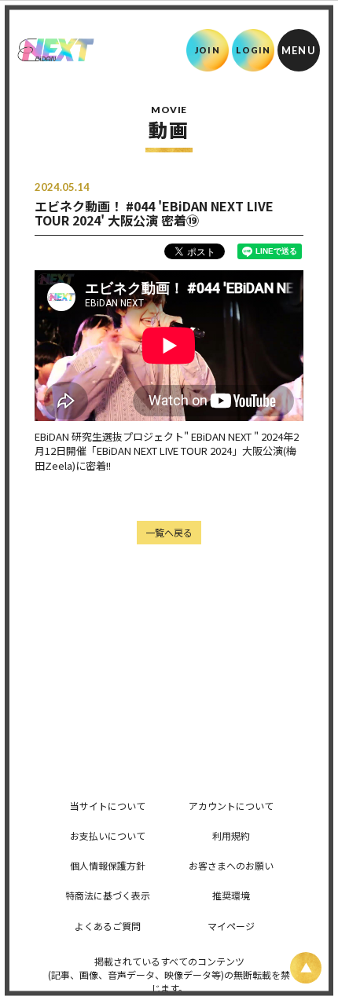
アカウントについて (231, 805)
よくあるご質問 (108, 925)
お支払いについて (107, 835)
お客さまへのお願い (231, 865)
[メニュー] (298, 50)
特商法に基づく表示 (107, 895)
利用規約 (231, 835)
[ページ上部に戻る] (305, 968)
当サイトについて (107, 805)
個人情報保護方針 (107, 865)
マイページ (231, 925)
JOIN (207, 50)
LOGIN (253, 50)
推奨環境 (231, 895)
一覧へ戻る (169, 532)
